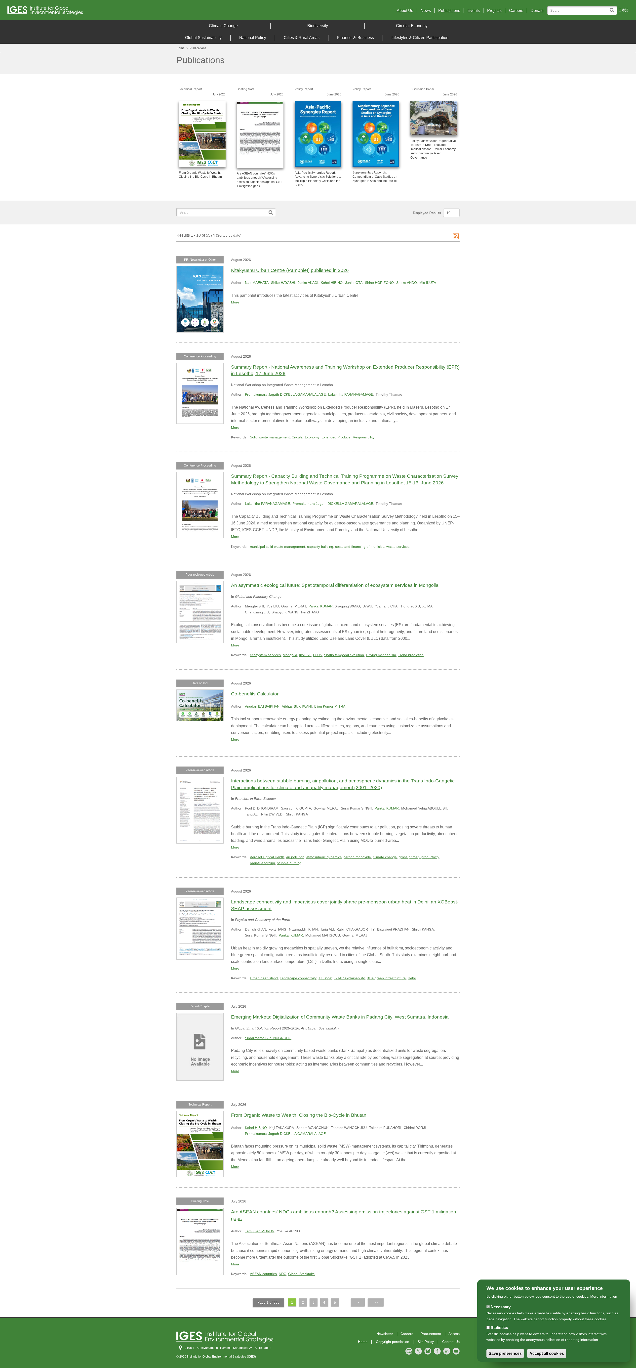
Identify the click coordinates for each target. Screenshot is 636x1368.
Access (454, 1334)
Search (613, 8)
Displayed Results (427, 213)
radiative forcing (262, 863)
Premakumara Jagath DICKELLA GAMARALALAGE (285, 394)
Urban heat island (264, 978)
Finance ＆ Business (355, 38)
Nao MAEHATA (257, 283)
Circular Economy (412, 26)
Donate (537, 11)
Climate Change (223, 26)
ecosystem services (265, 655)
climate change (385, 857)
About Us (405, 11)
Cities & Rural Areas (301, 38)
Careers (516, 11)
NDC (282, 1274)
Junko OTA (353, 283)
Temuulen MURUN (259, 1231)
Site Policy (426, 1341)
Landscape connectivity (298, 978)
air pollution (295, 857)
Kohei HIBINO (332, 283)
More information (603, 1296)
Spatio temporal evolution (344, 655)
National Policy (252, 38)
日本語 (623, 10)
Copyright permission (392, 1341)
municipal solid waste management (277, 547)
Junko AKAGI (308, 283)
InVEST (305, 655)
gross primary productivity (419, 857)
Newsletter (384, 1334)
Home (180, 48)
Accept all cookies (546, 1353)
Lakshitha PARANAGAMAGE (350, 394)
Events (474, 11)
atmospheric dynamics (324, 857)
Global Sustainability (203, 38)
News (426, 11)
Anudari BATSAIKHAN (262, 706)
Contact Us (451, 1341)
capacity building (320, 547)
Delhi (412, 978)
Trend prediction (411, 655)
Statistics (499, 1327)
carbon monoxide (357, 857)
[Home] (84, 12)
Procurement (431, 1334)
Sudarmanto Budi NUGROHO (268, 1038)
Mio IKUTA (427, 283)
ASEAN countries (263, 1274)
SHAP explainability (349, 978)
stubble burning (289, 863)
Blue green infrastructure (386, 978)
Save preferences (505, 1353)
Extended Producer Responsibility (347, 437)
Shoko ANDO (406, 283)
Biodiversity (317, 26)
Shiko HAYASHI (283, 283)
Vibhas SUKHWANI (297, 706)
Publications (449, 11)
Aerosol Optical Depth (267, 857)
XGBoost (325, 978)
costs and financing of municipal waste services (372, 547)
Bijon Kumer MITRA (329, 706)
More (235, 302)
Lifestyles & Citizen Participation (420, 38)
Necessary (501, 1307)
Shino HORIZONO (379, 283)
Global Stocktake (301, 1274)
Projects (494, 11)
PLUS (317, 655)
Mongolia (290, 655)
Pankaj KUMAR (321, 606)
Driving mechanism (381, 655)
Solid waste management (270, 437)
